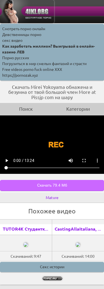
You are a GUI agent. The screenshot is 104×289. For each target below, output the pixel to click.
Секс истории (52, 267)
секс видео (12, 40)
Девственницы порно (21, 34)
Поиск (26, 109)
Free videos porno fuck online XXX (32, 69)
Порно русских (15, 58)
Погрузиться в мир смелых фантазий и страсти (44, 63)
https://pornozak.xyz (20, 75)
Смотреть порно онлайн (23, 29)
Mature (52, 197)
